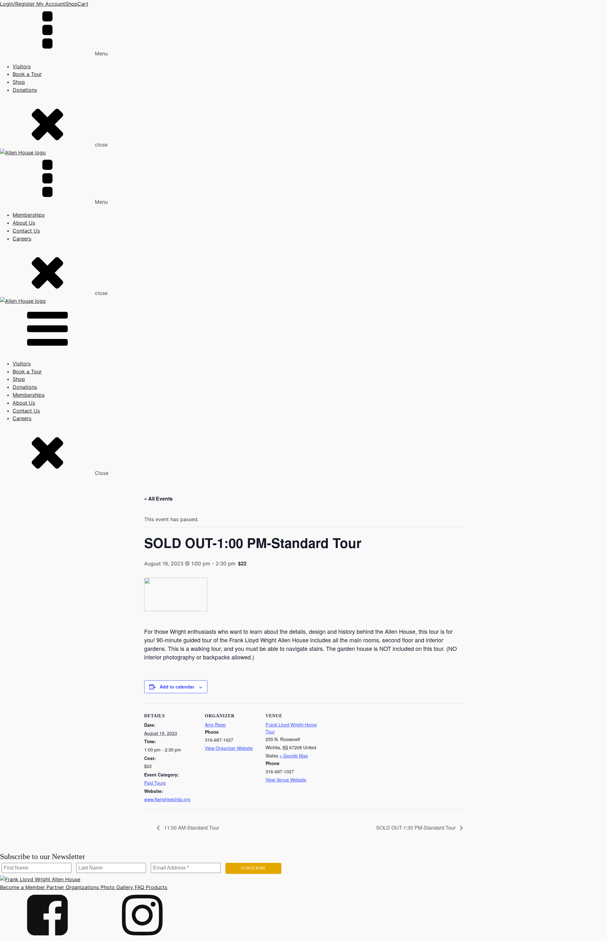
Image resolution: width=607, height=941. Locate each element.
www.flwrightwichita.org (167, 799)
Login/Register (17, 4)
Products (155, 887)
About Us (24, 223)
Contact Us (26, 230)
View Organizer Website (229, 748)
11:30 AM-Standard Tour (191, 827)
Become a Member (22, 887)
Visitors (22, 66)
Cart (82, 4)
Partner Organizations (72, 887)
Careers (22, 238)
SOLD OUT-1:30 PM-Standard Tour (416, 827)
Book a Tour (27, 74)
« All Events (158, 498)
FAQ (138, 887)
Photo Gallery (116, 887)
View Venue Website (286, 779)
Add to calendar (177, 686)
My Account (50, 4)
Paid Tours (155, 783)
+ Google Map (293, 755)
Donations (25, 90)
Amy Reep (215, 724)
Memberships (29, 215)
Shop (71, 4)
